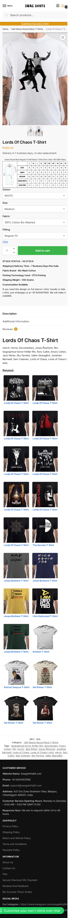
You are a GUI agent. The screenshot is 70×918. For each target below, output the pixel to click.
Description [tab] (10, 313)
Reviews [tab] (9, 329)
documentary (51, 745)
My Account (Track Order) (17, 891)
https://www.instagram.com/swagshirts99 (44, 904)
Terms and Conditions (15, 844)
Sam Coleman (23, 755)
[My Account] (58, 6)
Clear (5, 241)
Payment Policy (11, 849)
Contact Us (9, 868)
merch (58, 752)
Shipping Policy (11, 832)
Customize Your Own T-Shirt (35, 23)
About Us (8, 862)
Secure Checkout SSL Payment (20, 880)
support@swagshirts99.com (26, 785)
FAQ (5, 874)
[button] (63, 6)
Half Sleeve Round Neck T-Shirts (27, 29)
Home (5, 29)
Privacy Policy (10, 826)
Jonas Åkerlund (47, 749)
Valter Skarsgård (54, 755)
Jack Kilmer (31, 749)
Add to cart (42, 250)
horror (21, 749)
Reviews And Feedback (16, 886)
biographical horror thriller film (27, 745)
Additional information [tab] (16, 321)
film (14, 749)
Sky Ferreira (37, 755)
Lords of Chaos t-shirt (42, 752)
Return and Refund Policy (17, 838)
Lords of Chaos (21, 752)
